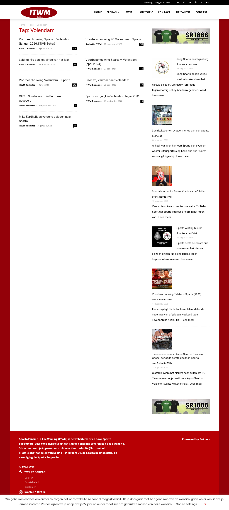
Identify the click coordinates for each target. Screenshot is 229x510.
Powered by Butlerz (196, 439)
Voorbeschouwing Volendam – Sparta (44, 80)
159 (141, 69)
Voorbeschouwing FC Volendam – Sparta (113, 39)
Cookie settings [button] (186, 504)
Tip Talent (183, 12)
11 (75, 125)
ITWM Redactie (94, 68)
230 (141, 44)
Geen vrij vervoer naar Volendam (107, 80)
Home (98, 12)
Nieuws (112, 12)
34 (75, 64)
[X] (201, 2)
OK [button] (205, 504)
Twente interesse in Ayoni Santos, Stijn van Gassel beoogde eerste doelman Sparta (177, 356)
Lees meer (158, 95)
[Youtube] (207, 2)
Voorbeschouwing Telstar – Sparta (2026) (176, 294)
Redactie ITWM (27, 48)
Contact (164, 12)
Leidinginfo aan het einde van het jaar (44, 59)
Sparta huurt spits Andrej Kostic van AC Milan (178, 191)
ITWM (128, 12)
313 (74, 85)
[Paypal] (195, 2)
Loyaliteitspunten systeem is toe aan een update (180, 130)
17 (142, 85)
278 (74, 48)
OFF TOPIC (146, 12)
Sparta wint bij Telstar (189, 228)
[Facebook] (183, 2)
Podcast (202, 12)
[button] (178, 2)
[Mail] (189, 2)
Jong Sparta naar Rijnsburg (192, 59)
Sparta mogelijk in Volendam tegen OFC (112, 96)
